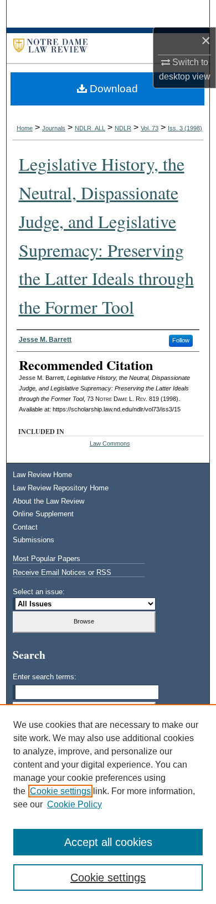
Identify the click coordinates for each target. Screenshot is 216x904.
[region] (108, 804)
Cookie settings (60, 791)
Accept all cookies (108, 842)
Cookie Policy (74, 804)
